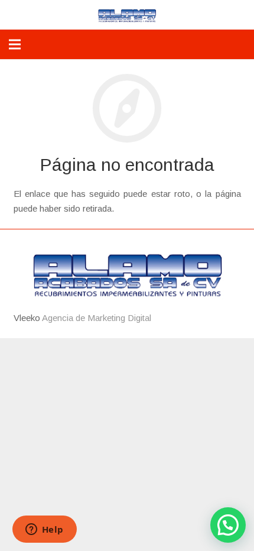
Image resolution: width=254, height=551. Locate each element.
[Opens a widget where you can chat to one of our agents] (44, 530)
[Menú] (15, 44)
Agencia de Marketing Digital (96, 318)
